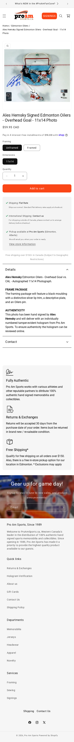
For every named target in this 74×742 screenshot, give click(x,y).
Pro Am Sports (31, 735)
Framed (31, 147)
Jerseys (11, 637)
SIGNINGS (49, 16)
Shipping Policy (16, 607)
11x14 (10, 161)
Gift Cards (13, 591)
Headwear (13, 644)
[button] (4, 16)
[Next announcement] (67, 4)
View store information (22, 244)
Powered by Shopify (48, 735)
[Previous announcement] (6, 4)
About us (12, 583)
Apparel (11, 652)
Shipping (28, 711)
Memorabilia (14, 629)
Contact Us (13, 599)
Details (10, 269)
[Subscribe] (63, 507)
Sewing (11, 690)
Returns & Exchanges (19, 568)
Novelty (11, 660)
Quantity (7, 169)
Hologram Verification (20, 576)
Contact (11, 342)
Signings (12, 698)
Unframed (12, 147)
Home (6, 26)
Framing (12, 682)
